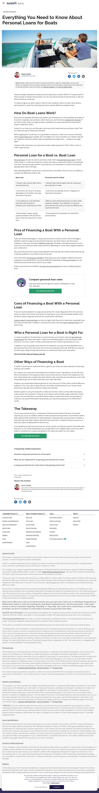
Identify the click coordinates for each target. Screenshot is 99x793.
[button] (49, 454)
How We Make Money (65, 87)
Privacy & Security (55, 521)
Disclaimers (53, 528)
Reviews (75, 524)
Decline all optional (41, 787)
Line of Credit (30, 524)
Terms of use (54, 524)
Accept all (57, 787)
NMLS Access (54, 535)
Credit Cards (6, 532)
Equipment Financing (32, 535)
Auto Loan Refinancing (9, 524)
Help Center (76, 521)
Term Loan (29, 521)
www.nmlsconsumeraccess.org (54, 572)
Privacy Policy (55, 783)
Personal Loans (7, 517)
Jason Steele (26, 74)
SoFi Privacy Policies (56, 517)
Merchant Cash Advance (33, 532)
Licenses (52, 532)
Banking (4, 535)
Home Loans (6, 528)
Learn (4, 539)
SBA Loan (29, 517)
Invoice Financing (31, 528)
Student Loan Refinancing (10, 521)
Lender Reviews (7, 542)
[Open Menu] (4, 3)
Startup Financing (31, 539)
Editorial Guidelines (49, 87)
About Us (76, 517)
